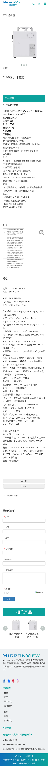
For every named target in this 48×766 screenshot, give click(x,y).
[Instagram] (17, 681)
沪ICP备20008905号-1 (24, 756)
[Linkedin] (4, 681)
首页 (6, 692)
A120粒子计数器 (11, 495)
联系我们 (8, 720)
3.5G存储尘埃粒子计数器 (18, 636)
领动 (29, 763)
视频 (6, 711)
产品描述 (9, 98)
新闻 (6, 716)
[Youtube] (13, 681)
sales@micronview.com (15, 744)
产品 (6, 697)
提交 (9, 599)
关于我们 (8, 701)
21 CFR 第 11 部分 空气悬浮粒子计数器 (34, 637)
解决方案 (8, 706)
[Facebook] (8, 681)
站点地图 (23, 763)
